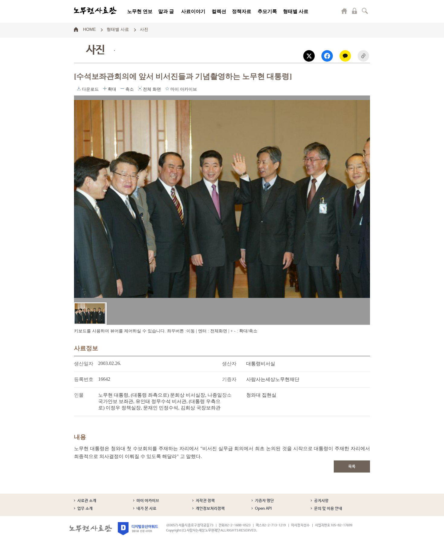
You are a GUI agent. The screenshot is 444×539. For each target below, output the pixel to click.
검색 (365, 11)
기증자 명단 (264, 501)
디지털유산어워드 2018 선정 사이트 (138, 528)
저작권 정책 (205, 501)
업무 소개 (85, 508)
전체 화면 (140, 88)
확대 (105, 88)
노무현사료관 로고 (95, 10)
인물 (79, 395)
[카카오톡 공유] (345, 56)
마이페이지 (344, 11)
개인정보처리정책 (210, 508)
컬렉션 (219, 11)
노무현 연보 (140, 11)
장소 (227, 395)
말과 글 (166, 11)
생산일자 (83, 363)
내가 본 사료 (146, 508)
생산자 (229, 363)
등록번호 (83, 379)
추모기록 (267, 11)
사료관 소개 (86, 501)
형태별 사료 (295, 11)
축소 (122, 88)
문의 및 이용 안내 (328, 508)
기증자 (229, 379)
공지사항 (321, 501)
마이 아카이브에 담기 (167, 88)
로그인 (354, 11)
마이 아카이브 (148, 501)
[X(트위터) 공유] (309, 56)
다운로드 (79, 88)
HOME (89, 29)
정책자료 (241, 11)
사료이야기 (193, 11)
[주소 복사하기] (363, 56)
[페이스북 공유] (327, 56)
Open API (263, 508)
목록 (352, 466)
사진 (144, 29)
